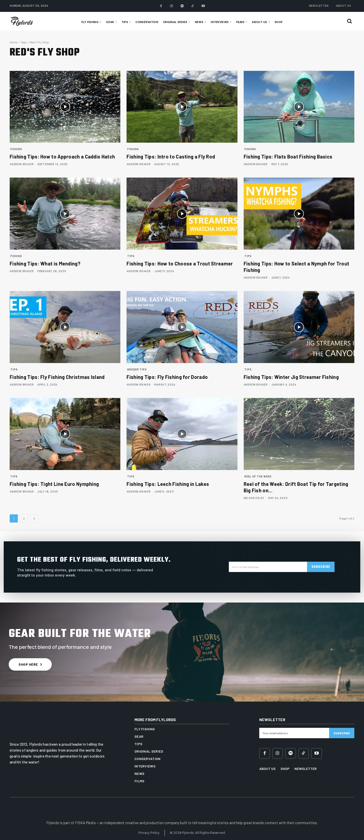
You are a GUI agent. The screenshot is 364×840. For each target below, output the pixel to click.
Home (13, 42)
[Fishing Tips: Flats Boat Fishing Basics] (299, 107)
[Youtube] (203, 6)
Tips (130, 256)
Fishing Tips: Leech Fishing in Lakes (168, 484)
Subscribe (321, 567)
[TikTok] (192, 6)
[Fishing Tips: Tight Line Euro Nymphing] (65, 434)
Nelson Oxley (254, 497)
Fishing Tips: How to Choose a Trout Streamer (180, 263)
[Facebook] (161, 6)
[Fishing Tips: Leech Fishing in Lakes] (182, 434)
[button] (349, 21)
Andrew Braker (22, 164)
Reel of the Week (258, 476)
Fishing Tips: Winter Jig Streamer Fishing (291, 377)
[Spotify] (182, 6)
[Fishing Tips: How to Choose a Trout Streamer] (182, 214)
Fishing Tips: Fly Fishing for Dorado (167, 377)
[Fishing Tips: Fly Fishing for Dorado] (182, 327)
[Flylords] (27, 21)
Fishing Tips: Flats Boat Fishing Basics (288, 156)
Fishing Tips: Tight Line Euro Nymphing (54, 484)
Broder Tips (137, 369)
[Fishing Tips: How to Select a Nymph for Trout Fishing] (299, 214)
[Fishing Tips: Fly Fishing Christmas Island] (65, 327)
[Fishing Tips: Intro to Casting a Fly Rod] (182, 107)
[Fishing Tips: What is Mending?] (65, 214)
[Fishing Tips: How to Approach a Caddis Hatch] (65, 107)
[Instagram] (171, 6)
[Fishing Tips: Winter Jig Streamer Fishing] (299, 327)
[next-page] (34, 518)
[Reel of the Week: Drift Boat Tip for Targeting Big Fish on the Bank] (299, 434)
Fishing (16, 149)
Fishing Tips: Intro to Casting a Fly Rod (171, 156)
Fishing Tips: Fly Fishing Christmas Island (57, 377)
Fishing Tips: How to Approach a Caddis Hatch (62, 156)
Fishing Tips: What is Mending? (45, 263)
